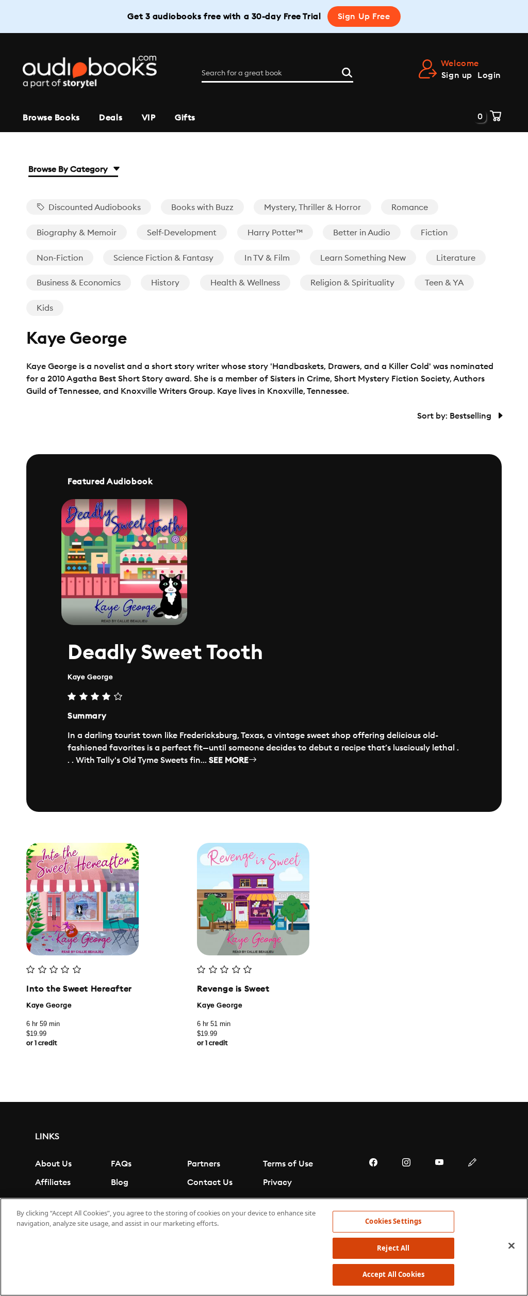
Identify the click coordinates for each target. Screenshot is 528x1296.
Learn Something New (363, 258)
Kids (45, 308)
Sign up (456, 75)
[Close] (511, 1246)
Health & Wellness (245, 283)
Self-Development (182, 233)
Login (489, 75)
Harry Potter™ (275, 233)
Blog (119, 1182)
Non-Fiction (60, 258)
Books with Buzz (202, 207)
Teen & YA (444, 283)
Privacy (277, 1182)
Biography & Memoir (77, 233)
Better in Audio (361, 233)
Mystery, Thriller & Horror (312, 207)
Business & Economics (79, 283)
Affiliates (53, 1182)
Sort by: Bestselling (455, 416)
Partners (203, 1164)
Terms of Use (288, 1164)
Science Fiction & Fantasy (163, 258)
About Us (53, 1164)
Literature (455, 258)
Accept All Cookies (393, 1274)
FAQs (121, 1164)
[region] (264, 1247)
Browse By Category (69, 169)
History (165, 283)
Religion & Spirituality (352, 283)
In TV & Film (267, 258)
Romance (409, 207)
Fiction (434, 233)
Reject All (393, 1248)
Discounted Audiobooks (93, 207)
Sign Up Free (364, 16)
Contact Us (210, 1182)
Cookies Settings (393, 1221)
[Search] (347, 71)
